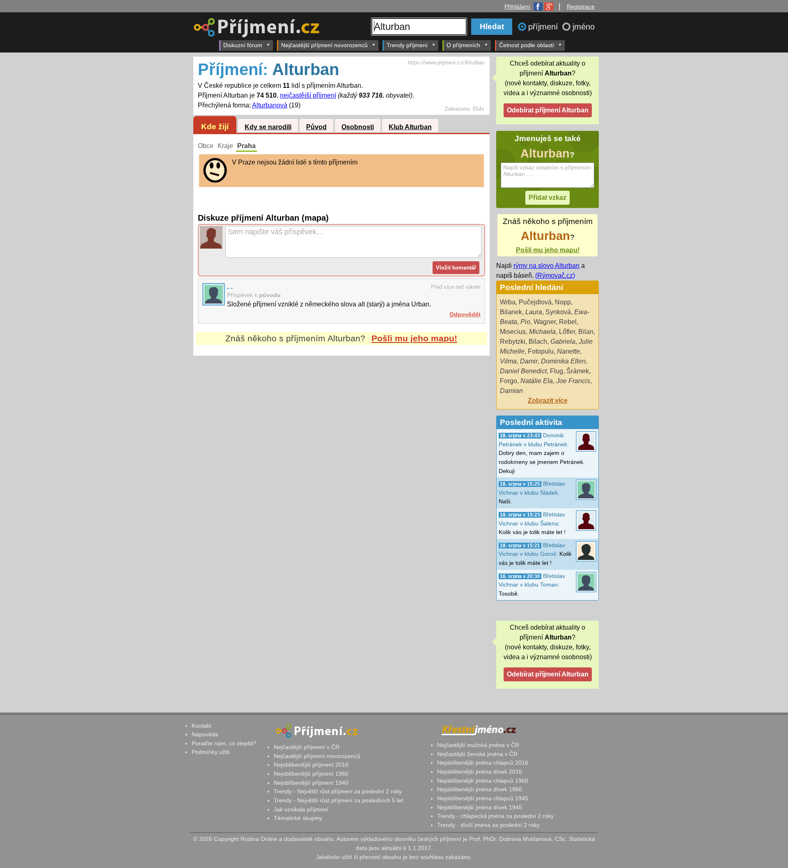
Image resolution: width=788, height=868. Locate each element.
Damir (529, 361)
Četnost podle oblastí (526, 45)
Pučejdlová (535, 302)
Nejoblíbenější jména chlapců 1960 (482, 780)
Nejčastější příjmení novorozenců (324, 45)
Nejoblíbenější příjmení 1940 (311, 782)
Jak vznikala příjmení (301, 809)
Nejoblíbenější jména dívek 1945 (479, 807)
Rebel (568, 321)
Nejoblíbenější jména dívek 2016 (479, 771)
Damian (511, 390)
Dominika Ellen (563, 361)
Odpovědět (465, 314)
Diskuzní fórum (242, 45)
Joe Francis (573, 380)
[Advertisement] (341, 432)
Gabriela (562, 341)
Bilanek (511, 311)
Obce (205, 145)
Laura (533, 311)
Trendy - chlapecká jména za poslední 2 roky (495, 816)
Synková (558, 311)
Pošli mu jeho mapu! (414, 338)
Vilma (508, 361)
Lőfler (567, 331)
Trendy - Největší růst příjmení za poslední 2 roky (338, 791)
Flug (556, 371)
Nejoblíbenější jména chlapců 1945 (482, 798)
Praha (246, 145)
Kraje (225, 145)
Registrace (581, 6)
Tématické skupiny (298, 818)
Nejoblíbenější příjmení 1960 (311, 773)
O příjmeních (463, 45)
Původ (316, 126)
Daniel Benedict (523, 371)
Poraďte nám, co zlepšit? (224, 743)
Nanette (568, 351)
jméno (584, 27)
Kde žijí (215, 126)
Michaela (542, 331)
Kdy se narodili (268, 126)
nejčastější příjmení (308, 95)
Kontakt (201, 725)
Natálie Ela (536, 380)
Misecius (513, 331)
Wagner (545, 321)
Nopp (563, 302)
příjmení (544, 27)
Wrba (507, 302)
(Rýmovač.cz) (555, 275)
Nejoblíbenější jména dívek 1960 (479, 789)
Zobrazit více (548, 400)
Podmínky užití (211, 752)
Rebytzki (512, 341)
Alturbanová (269, 105)
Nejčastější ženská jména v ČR (477, 754)
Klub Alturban (410, 126)
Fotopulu (541, 351)
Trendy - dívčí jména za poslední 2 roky (488, 825)
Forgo (508, 380)
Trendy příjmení (407, 45)
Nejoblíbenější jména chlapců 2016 (482, 762)
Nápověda (205, 734)
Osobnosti (357, 126)
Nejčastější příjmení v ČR (306, 747)
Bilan (585, 331)
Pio (525, 321)
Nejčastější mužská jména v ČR (478, 745)
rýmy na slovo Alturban (546, 265)
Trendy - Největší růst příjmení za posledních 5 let (338, 800)
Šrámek (577, 371)
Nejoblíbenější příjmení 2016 (311, 764)
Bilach (538, 341)
